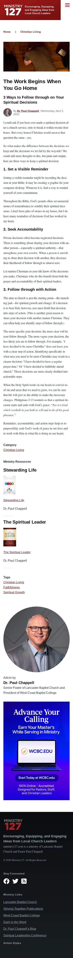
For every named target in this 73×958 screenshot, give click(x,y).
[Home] (36, 824)
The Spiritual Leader (17, 552)
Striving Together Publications (23, 908)
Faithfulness (11, 587)
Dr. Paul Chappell (28, 110)
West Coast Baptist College (21, 915)
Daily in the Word (14, 922)
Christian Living (30, 31)
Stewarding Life (13, 500)
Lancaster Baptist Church (20, 902)
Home (7, 31)
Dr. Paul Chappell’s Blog (19, 928)
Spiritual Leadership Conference (24, 935)
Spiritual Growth (14, 592)
